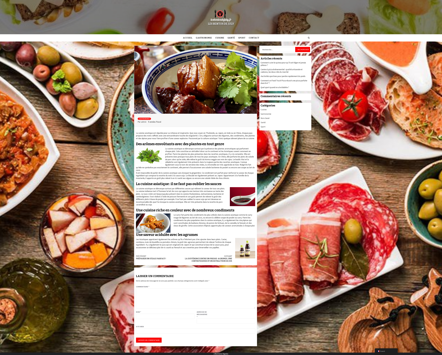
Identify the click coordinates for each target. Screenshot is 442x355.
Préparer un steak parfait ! (151, 257)
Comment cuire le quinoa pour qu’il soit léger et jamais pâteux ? (283, 63)
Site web (140, 326)
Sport (241, 38)
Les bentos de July (221, 23)
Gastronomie (204, 38)
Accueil (187, 38)
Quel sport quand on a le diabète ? (275, 87)
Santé (231, 38)
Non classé (265, 118)
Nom (138, 312)
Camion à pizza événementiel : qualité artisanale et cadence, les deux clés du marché (281, 70)
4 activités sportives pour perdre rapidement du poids (283, 76)
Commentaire (142, 286)
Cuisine (219, 38)
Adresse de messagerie (202, 314)
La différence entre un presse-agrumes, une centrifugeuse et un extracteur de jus (208, 258)
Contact (254, 38)
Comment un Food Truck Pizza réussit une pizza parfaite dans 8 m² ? (284, 81)
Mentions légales (221, 354)
